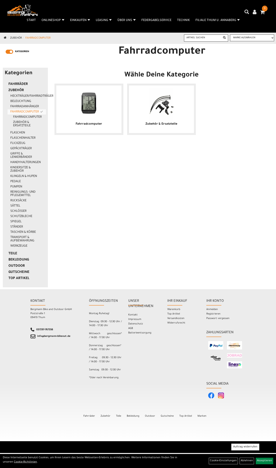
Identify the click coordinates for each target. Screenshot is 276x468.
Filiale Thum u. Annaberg (215, 20)
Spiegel (16, 221)
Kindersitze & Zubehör (20, 169)
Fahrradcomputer (38, 38)
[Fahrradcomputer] (89, 103)
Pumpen (16, 187)
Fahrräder (18, 84)
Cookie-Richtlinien (25, 462)
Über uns (124, 20)
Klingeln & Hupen (23, 176)
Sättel (15, 206)
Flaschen (17, 133)
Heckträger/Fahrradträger (28, 96)
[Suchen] (224, 38)
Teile (12, 254)
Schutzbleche (21, 216)
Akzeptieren (264, 460)
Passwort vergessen (217, 318)
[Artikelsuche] (246, 13)
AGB (130, 328)
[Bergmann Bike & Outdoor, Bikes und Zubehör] (23, 10)
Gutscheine (18, 272)
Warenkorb (173, 309)
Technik (183, 20)
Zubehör (16, 38)
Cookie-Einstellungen (223, 460)
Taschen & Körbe (23, 232)
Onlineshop (51, 20)
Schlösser (18, 211)
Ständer (16, 227)
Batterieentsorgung (139, 333)
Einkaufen (78, 20)
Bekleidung (18, 260)
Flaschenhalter (22, 138)
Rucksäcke (18, 200)
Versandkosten (175, 318)
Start (31, 20)
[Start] (5, 38)
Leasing (102, 20)
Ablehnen (247, 460)
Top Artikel (18, 278)
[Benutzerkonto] (254, 12)
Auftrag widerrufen (245, 447)
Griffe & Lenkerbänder (21, 155)
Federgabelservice (156, 20)
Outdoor (16, 266)
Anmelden (212, 309)
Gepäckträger (21, 148)
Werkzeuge (18, 246)
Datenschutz (135, 324)
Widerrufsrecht (176, 323)
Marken (202, 416)
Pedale (15, 181)
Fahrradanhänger (24, 106)
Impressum (134, 319)
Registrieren (213, 314)
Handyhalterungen (25, 162)
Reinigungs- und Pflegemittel (22, 193)
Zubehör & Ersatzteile (22, 124)
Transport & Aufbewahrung (22, 239)
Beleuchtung (20, 101)
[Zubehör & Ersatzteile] (162, 105)
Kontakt (133, 315)
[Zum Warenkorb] (262, 13)
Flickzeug (17, 143)
